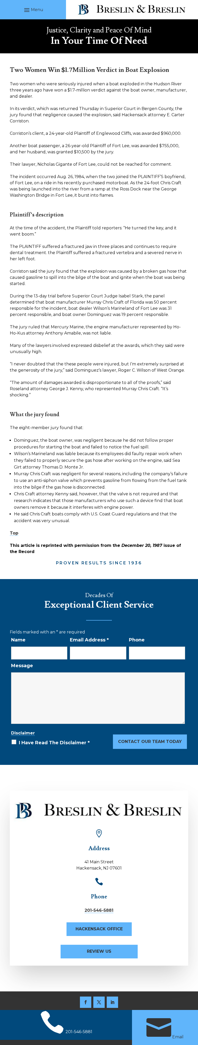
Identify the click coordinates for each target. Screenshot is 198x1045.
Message (22, 665)
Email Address (89, 640)
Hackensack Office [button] (99, 928)
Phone (137, 640)
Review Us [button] (99, 951)
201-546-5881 (99, 910)
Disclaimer (23, 733)
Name (18, 640)
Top (14, 533)
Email (178, 1036)
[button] (33, 10)
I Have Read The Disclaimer (54, 743)
